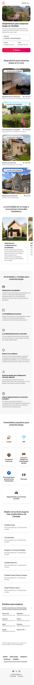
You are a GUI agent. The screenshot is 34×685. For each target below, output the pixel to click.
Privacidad (13, 676)
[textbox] (9, 45)
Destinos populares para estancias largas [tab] (14, 608)
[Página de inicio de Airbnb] (3, 3)
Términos (20, 676)
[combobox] (16, 38)
